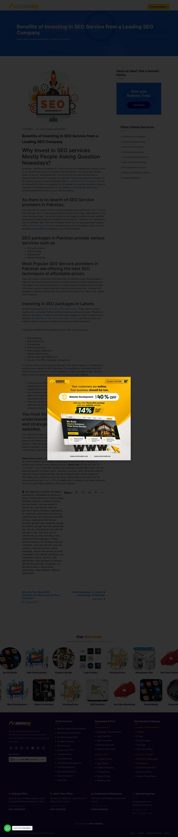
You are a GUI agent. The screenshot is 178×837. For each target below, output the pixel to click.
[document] (89, 418)
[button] (127, 380)
